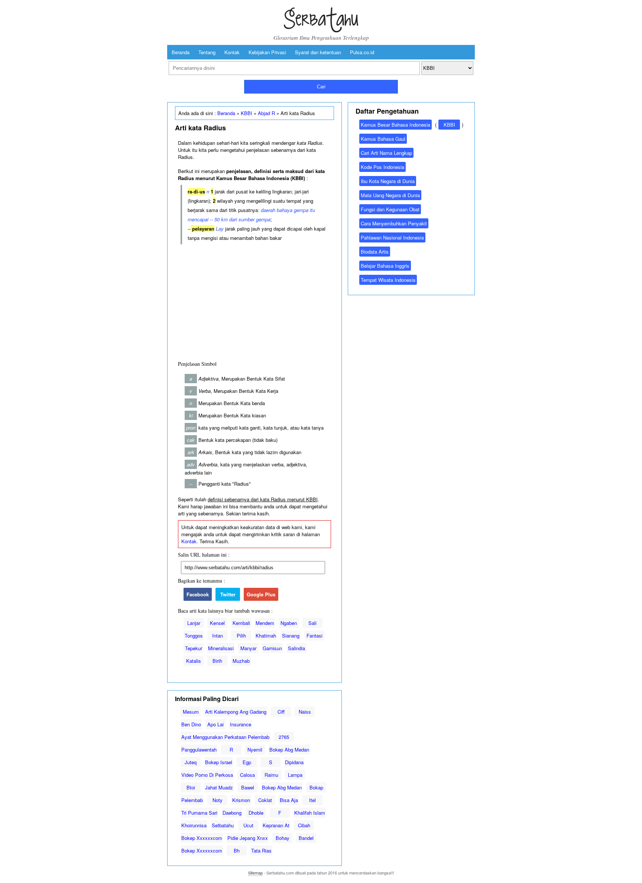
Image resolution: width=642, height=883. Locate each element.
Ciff (281, 711)
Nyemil (254, 749)
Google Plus (261, 594)
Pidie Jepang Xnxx (247, 837)
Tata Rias (261, 850)
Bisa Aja (289, 800)
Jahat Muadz (219, 787)
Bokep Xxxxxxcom (201, 837)
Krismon (241, 800)
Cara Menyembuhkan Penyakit (394, 223)
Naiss (305, 711)
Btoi (191, 787)
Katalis (193, 660)
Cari (321, 86)
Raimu (271, 774)
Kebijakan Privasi (267, 52)
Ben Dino (191, 724)
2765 (284, 736)
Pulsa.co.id (362, 52)
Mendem (265, 622)
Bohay (282, 837)
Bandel (306, 837)
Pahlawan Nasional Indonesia (392, 237)
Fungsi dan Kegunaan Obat (390, 209)
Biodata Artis (375, 251)
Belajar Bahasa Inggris (385, 265)
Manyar (248, 648)
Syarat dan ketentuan (318, 52)
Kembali (241, 622)
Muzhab (241, 660)
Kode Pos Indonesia (382, 166)
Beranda (180, 52)
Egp (247, 762)
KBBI (246, 113)
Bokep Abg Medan (289, 749)
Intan (217, 635)
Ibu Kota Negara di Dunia (388, 181)
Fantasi (314, 635)
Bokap (316, 787)
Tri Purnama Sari (199, 812)
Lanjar (193, 622)
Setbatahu (223, 825)
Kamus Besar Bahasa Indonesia (395, 124)
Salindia (296, 648)
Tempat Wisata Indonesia (388, 279)
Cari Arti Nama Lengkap (386, 152)
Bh (237, 850)
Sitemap (255, 873)
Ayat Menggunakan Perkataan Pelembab (225, 736)
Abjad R (266, 113)
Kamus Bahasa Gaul (383, 138)
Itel (312, 800)
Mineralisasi (221, 648)
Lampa (295, 774)
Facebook (198, 594)
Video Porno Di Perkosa (207, 774)
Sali (312, 622)
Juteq (191, 762)
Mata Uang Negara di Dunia (390, 195)
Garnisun (272, 648)
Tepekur (193, 648)
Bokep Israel (218, 762)
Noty (218, 800)
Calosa (247, 774)
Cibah (304, 825)
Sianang (290, 635)
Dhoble (256, 812)
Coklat (265, 800)
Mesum (191, 711)
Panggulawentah (199, 749)
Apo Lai (215, 724)
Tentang (206, 52)
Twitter (228, 594)
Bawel (247, 787)
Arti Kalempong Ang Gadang (235, 711)
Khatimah (266, 635)
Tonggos (194, 635)
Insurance (240, 724)
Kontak (232, 52)
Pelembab (192, 800)
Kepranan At (276, 825)
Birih (217, 660)
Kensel (217, 622)
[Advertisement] (254, 301)
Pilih (241, 635)
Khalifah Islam (309, 812)
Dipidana (294, 762)
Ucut (248, 825)
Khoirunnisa (194, 825)
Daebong (232, 812)
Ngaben (289, 622)
